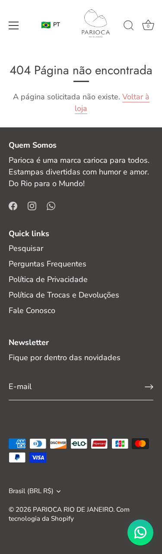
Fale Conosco (32, 310)
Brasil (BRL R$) (31, 491)
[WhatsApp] (51, 205)
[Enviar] (149, 387)
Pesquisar (26, 248)
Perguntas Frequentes (47, 264)
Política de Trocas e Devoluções (64, 295)
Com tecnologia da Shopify (69, 514)
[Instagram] (32, 205)
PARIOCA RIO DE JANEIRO (73, 509)
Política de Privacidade (48, 279)
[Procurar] (128, 26)
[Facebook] (13, 205)
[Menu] (13, 25)
